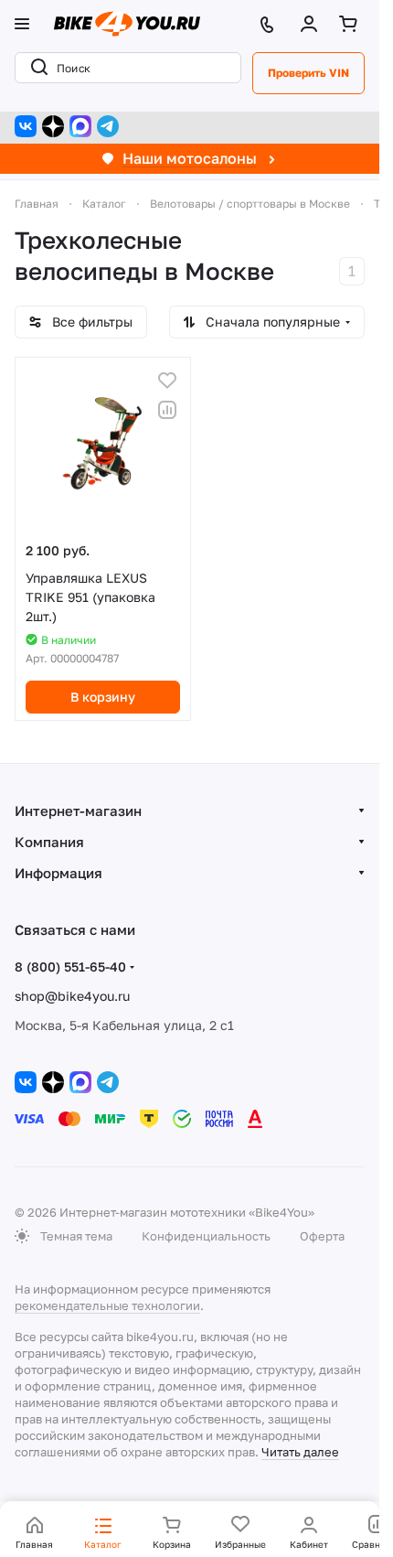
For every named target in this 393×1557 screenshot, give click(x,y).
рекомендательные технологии (107, 1305)
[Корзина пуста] (352, 24)
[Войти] (312, 24)
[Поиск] (36, 67)
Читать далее (300, 1451)
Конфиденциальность (206, 1236)
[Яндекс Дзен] (53, 126)
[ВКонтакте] (26, 126)
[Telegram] (108, 126)
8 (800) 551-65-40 (70, 966)
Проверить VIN (308, 73)
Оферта (322, 1236)
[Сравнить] (167, 410)
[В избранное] (167, 380)
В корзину (102, 696)
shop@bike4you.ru (72, 996)
